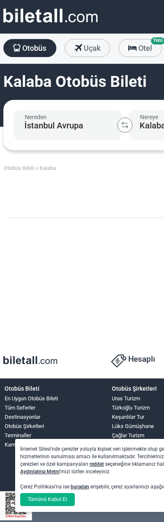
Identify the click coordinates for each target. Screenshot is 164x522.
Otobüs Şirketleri (24, 426)
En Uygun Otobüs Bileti (31, 398)
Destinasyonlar (22, 417)
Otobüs (33, 48)
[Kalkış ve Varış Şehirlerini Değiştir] (124, 125)
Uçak (91, 48)
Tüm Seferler (20, 408)
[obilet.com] (50, 23)
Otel (149, 45)
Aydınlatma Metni (40, 472)
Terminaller (18, 435)
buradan (80, 487)
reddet (97, 464)
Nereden (36, 117)
